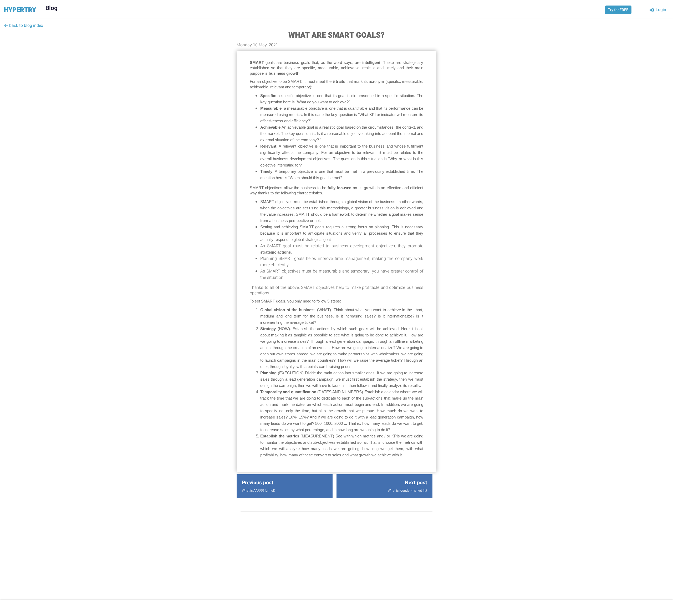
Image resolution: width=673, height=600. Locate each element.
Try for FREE (618, 10)
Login (660, 10)
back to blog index (25, 25)
